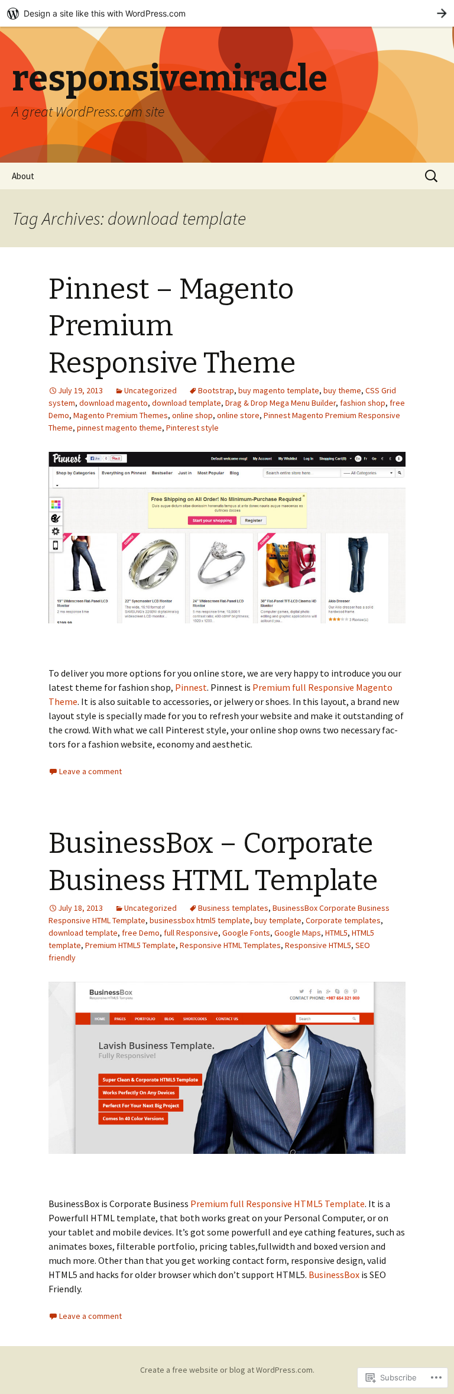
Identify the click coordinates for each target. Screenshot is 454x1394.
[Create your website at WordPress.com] (227, 13)
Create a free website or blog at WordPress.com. (227, 1369)
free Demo (141, 932)
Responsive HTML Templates (230, 945)
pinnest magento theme (119, 427)
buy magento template (278, 390)
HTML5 (336, 932)
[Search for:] (432, 176)
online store (238, 415)
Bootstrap (216, 390)
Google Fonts (246, 932)
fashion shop (362, 402)
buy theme (342, 390)
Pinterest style (192, 427)
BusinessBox (334, 1274)
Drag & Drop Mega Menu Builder (280, 402)
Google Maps (297, 932)
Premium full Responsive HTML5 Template (277, 1203)
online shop (192, 415)
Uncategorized (150, 390)
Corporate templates (343, 920)
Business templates (233, 908)
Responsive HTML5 (318, 945)
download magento (113, 402)
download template (186, 402)
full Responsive (191, 932)
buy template (277, 920)
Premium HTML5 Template (130, 945)
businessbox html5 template (200, 920)
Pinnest (191, 687)
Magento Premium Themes (120, 415)
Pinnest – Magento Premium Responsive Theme (172, 326)
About (23, 176)
